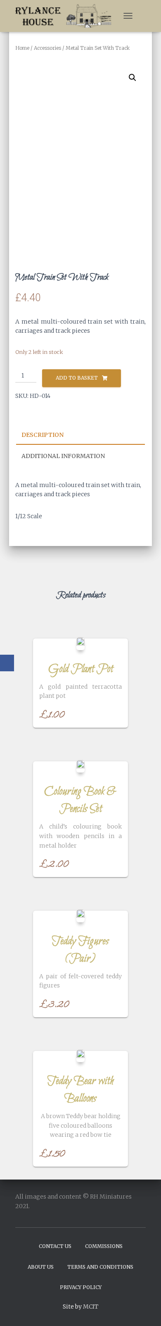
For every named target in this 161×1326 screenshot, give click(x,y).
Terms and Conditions (100, 1267)
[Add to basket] (118, 713)
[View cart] (142, 15)
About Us (41, 1267)
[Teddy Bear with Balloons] (80, 1056)
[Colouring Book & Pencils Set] (80, 766)
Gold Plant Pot (80, 669)
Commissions (104, 1246)
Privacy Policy (81, 1287)
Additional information (63, 456)
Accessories (47, 48)
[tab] (80, 435)
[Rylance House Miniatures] (66, 16)
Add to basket (77, 378)
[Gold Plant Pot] (80, 643)
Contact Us (55, 1246)
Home (22, 48)
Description (42, 435)
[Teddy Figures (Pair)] (80, 915)
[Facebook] (7, 663)
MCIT (90, 1306)
